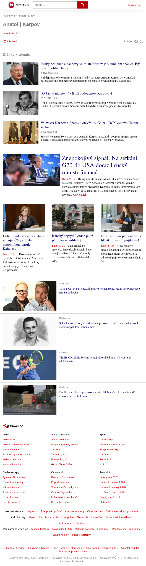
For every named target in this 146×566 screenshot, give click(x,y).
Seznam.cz (134, 5)
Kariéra (45, 547)
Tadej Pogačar (59, 454)
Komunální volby (12, 464)
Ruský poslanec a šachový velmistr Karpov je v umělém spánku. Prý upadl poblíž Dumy (90, 65)
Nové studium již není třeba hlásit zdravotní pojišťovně (121, 237)
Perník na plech (11, 502)
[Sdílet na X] (141, 41)
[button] (20, 73)
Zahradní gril (66, 523)
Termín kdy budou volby (16, 454)
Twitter (21, 547)
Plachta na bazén (49, 517)
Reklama (33, 547)
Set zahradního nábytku (118, 517)
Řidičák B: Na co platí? (112, 492)
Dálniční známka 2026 (112, 482)
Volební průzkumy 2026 (16, 444)
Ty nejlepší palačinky (14, 477)
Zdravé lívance (11, 487)
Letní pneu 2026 (109, 477)
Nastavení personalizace (73, 551)
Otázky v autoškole (110, 497)
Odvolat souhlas (130, 547)
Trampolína (67, 517)
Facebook (9, 547)
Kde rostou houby (74, 511)
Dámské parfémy (84, 528)
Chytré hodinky (61, 534)
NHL (102, 464)
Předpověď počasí (51, 511)
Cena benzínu (95, 511)
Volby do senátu (12, 459)
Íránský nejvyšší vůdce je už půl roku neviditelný (72, 237)
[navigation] (4, 5)
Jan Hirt (55, 449)
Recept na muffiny (13, 482)
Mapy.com (32, 511)
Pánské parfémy (81, 534)
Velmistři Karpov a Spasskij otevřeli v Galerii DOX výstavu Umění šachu (89, 124)
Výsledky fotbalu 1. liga (113, 444)
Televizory (134, 528)
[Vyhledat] (82, 5)
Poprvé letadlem (60, 482)
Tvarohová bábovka (14, 492)
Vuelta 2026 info (60, 439)
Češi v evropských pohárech (122, 511)
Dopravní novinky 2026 (113, 487)
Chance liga (106, 439)
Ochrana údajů (110, 547)
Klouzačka (97, 517)
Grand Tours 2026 (61, 464)
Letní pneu (103, 528)
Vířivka (80, 523)
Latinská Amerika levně (64, 497)
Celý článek (80, 194)
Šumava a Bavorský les (64, 487)
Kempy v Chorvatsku (63, 477)
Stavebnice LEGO (62, 528)
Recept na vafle (11, 497)
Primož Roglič (59, 459)
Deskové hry (119, 528)
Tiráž (55, 547)
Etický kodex (92, 547)
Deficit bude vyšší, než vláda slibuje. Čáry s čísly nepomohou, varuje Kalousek (23, 242)
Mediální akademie (71, 547)
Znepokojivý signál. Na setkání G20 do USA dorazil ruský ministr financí (99, 165)
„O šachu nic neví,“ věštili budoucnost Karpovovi (76, 93)
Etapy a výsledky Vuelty (64, 444)
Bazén (32, 517)
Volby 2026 (9, 439)
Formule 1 (105, 459)
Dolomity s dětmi (60, 502)
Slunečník (82, 517)
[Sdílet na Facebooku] (136, 41)
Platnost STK (107, 502)
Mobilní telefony (40, 528)
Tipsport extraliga (109, 449)
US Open (105, 454)
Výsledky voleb (11, 449)
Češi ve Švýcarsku (61, 492)
